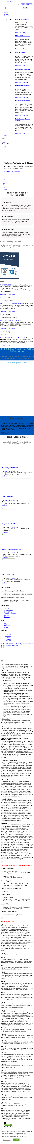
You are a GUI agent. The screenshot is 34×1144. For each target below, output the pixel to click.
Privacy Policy (8, 610)
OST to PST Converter (22, 19)
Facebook (8, 634)
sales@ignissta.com (26, 3)
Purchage (26, 32)
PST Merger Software (10, 468)
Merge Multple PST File (9, 524)
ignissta (4, 142)
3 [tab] (4, 183)
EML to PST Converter (22, 36)
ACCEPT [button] (16, 1140)
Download (18, 32)
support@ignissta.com (27, 4)
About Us (7, 609)
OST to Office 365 (20, 52)
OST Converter (7, 497)
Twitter (7, 637)
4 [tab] (4, 184)
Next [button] (5, 189)
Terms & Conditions (10, 613)
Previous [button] (6, 188)
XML (2, 647)
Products (6, 16)
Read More (3, 294)
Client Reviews (8, 615)
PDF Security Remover (22, 85)
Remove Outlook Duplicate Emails (12, 549)
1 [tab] (4, 180)
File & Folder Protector (22, 100)
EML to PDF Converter (22, 69)
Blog (5, 135)
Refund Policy (8, 612)
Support (6, 14)
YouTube (8, 639)
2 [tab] (4, 181)
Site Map (7, 617)
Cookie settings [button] (7, 1140)
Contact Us (7, 625)
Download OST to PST (12, 174)
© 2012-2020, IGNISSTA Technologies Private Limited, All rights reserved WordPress (17, 644)
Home (6, 12)
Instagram (8, 640)
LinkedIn (8, 636)
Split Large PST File (8, 574)
